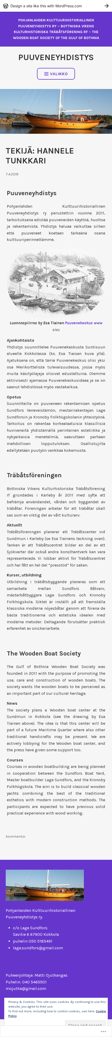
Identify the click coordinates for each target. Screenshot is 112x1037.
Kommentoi (15, 836)
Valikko (59, 73)
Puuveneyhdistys (56, 57)
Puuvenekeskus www (83, 322)
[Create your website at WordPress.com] (56, 6)
